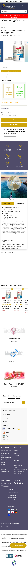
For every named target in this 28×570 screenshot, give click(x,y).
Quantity (4, 74)
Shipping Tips (5, 472)
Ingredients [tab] (20, 203)
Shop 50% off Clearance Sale (14, 1)
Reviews (16, 456)
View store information (10, 136)
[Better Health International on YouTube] (20, 483)
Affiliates (16, 451)
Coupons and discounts (5, 454)
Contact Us (17, 458)
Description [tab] (7, 203)
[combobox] (14, 11)
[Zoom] (22, 59)
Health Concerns (6, 460)
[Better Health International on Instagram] (15, 483)
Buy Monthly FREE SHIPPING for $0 (11, 71)
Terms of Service (13, 493)
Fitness (3, 469)
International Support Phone (18, 466)
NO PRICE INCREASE (7, 451)
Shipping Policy (12, 497)
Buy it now (14, 125)
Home (3, 27)
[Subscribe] (23, 402)
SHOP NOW (14, 341)
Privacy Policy (12, 500)
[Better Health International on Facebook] (17, 483)
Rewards (16, 460)
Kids (2, 467)
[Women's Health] (14, 330)
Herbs (3, 462)
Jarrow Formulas (6, 35)
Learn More (5, 109)
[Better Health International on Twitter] (23, 483)
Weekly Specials (6, 457)
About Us (17, 453)
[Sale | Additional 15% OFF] (14, 375)
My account (17, 473)
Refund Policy (12, 495)
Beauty (3, 464)
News (15, 463)
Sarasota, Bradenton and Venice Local (20, 470)
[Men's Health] (14, 353)
